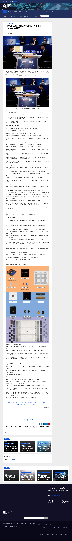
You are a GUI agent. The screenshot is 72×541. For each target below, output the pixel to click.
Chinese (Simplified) (45, 16)
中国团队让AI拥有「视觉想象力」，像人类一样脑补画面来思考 (43, 449)
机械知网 (20, 16)
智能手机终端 (6, 13)
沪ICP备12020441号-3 (12, 526)
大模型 (15, 11)
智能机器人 (11, 23)
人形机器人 (10, 11)
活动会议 (26, 16)
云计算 (41, 11)
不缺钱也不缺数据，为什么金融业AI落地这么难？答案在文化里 (27, 449)
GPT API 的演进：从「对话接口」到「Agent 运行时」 (61, 477)
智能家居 (31, 13)
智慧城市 (41, 13)
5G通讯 (46, 11)
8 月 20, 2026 (41, 479)
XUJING (10, 31)
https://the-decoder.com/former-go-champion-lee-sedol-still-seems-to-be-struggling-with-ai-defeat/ (27, 402)
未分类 (6, 474)
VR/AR (31, 11)
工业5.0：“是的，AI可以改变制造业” (14, 427)
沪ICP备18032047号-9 (56, 495)
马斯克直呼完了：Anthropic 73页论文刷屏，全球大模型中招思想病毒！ (44, 478)
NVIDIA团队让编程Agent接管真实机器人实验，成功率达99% (11, 449)
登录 (69, 13)
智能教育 (12, 443)
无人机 (36, 13)
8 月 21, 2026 (8, 479)
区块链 (51, 11)
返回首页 (36, 16)
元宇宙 (36, 11)
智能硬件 (25, 13)
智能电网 (47, 13)
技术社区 (5, 16)
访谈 (56, 13)
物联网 (26, 11)
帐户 (31, 16)
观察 (60, 13)
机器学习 (21, 11)
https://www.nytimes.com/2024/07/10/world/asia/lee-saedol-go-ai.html (21, 404)
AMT (11, 16)
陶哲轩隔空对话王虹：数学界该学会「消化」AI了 (10, 477)
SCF (15, 16)
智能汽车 (13, 13)
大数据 (56, 11)
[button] (64, 14)
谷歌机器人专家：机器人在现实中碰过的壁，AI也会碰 (36, 427)
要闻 (52, 13)
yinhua (13, 450)
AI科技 (6, 443)
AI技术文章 (23, 472)
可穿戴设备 (19, 13)
